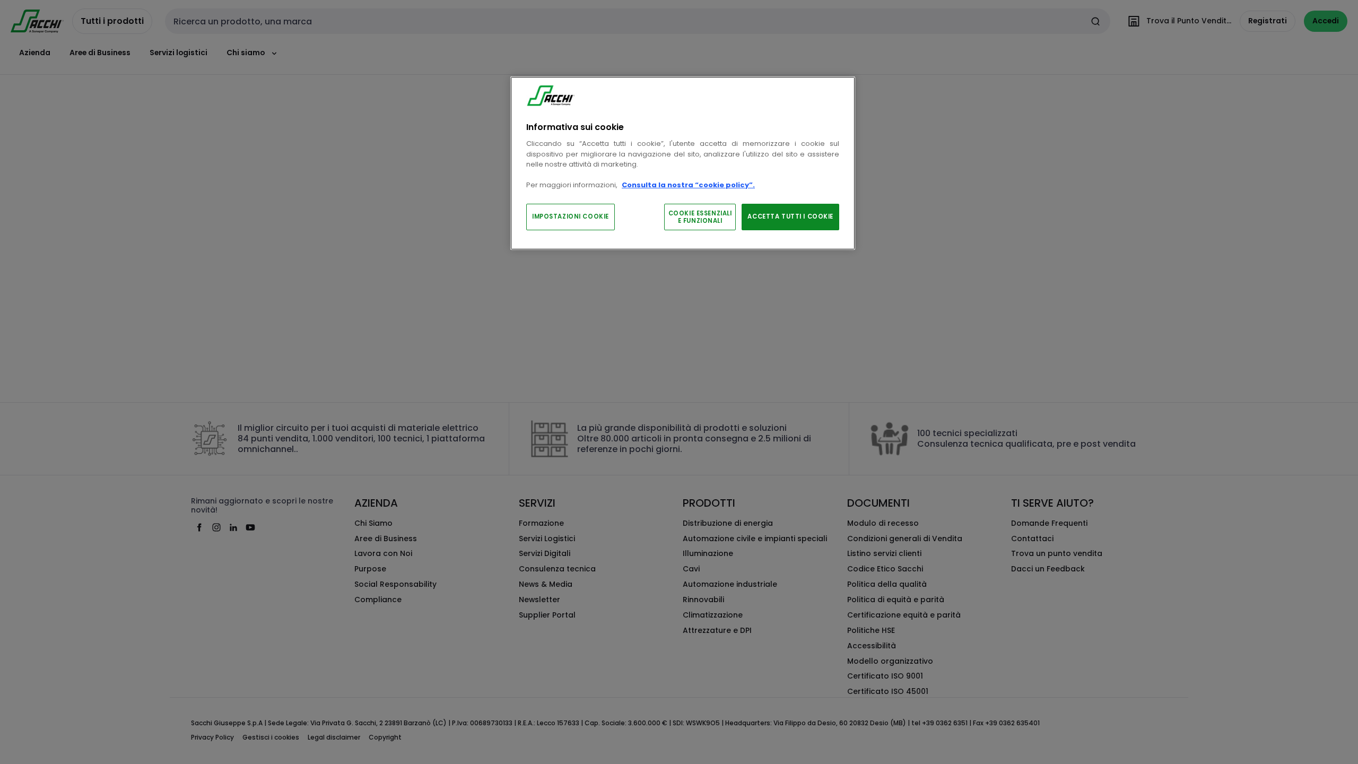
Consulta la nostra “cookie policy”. (688, 185)
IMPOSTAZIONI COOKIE (570, 216)
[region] (682, 163)
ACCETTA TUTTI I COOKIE (790, 216)
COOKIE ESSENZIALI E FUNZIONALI (700, 217)
